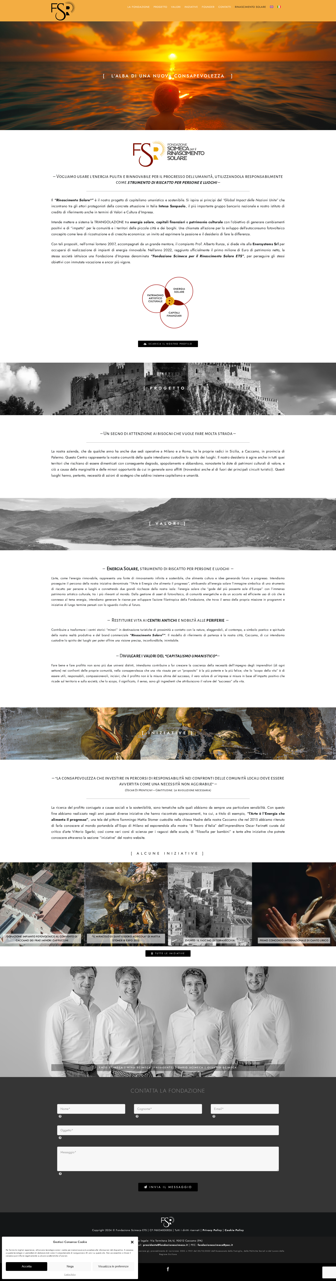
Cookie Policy (70, 1274)
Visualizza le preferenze (113, 1266)
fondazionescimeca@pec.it (215, 1245)
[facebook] (168, 1269)
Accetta (27, 1266)
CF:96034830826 (161, 1230)
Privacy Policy (212, 1230)
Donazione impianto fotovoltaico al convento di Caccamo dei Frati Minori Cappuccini (42, 904)
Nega (70, 1266)
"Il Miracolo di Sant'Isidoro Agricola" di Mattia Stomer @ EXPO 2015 (126, 904)
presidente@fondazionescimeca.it (165, 1245)
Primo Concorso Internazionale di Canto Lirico (294, 904)
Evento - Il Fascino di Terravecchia (210, 904)
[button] (132, 1242)
